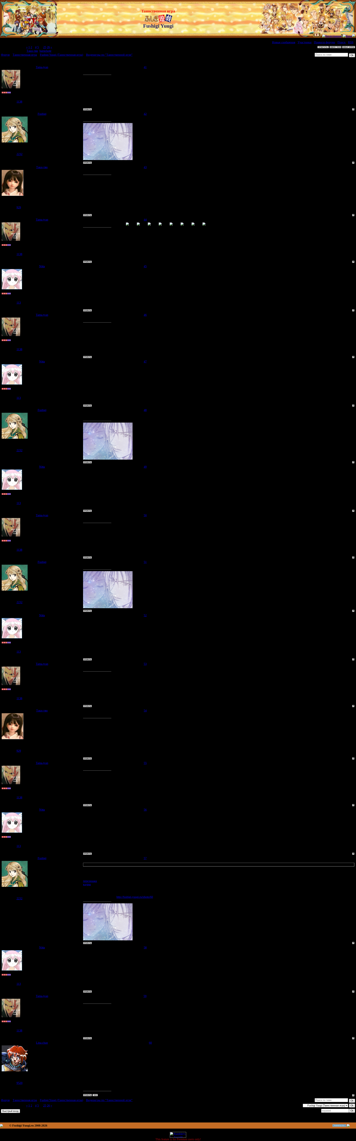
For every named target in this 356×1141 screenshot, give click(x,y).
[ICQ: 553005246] (95, 1095)
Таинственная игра (25, 54)
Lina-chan (42, 1042)
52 (145, 615)
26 (48, 47)
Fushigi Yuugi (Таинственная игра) (61, 54)
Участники (305, 42)
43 (145, 167)
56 (145, 809)
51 (145, 562)
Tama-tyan (42, 67)
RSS (350, 42)
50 (145, 515)
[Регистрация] (331, 36)
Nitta (42, 266)
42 (145, 113)
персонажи (90, 881)
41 (145, 67)
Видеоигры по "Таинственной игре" (109, 54)
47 (145, 361)
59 (145, 996)
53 (145, 663)
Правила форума (324, 42)
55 (145, 763)
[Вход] (347, 36)
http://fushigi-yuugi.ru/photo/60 (134, 896)
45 (145, 266)
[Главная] (317, 36)
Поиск (341, 42)
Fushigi (42, 113)
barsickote (45, 50)
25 (44, 47)
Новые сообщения (283, 42)
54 (145, 710)
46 (145, 314)
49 (145, 466)
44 (145, 219)
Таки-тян (32, 50)
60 (150, 1042)
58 (145, 947)
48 (145, 410)
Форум (5, 54)
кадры (87, 884)
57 (145, 858)
